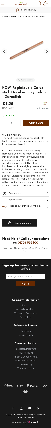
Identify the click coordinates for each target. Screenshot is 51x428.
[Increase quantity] (18, 123)
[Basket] (46, 3)
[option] (25, 51)
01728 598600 (28, 242)
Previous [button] (4, 51)
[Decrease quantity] (5, 123)
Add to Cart (36, 122)
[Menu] (2, 3)
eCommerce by (22, 422)
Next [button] (47, 51)
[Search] (39, 3)
